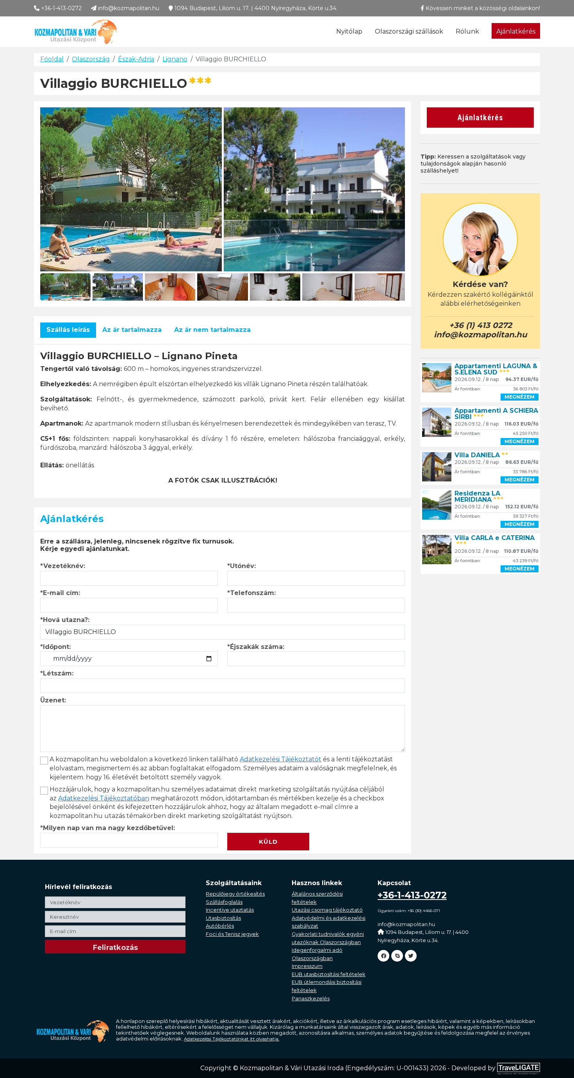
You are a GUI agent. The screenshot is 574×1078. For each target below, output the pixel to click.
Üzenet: (53, 700)
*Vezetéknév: (62, 566)
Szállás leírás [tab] (68, 329)
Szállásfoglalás (224, 902)
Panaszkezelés (311, 998)
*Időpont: (55, 646)
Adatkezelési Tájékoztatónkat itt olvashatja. (231, 1039)
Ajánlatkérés (515, 31)
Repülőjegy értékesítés (235, 894)
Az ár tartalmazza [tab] (132, 329)
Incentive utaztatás (230, 910)
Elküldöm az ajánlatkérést (271, 828)
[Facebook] (383, 956)
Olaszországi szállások (409, 31)
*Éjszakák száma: (255, 646)
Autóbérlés (220, 926)
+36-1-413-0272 (60, 8)
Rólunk (467, 31)
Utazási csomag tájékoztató (327, 910)
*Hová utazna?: (64, 620)
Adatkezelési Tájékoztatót (280, 759)
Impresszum (307, 966)
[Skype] (397, 956)
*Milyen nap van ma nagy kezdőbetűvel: (107, 828)
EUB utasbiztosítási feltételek (328, 974)
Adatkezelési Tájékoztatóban (103, 798)
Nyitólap (349, 31)
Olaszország (91, 59)
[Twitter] (411, 956)
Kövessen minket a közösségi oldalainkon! (482, 8)
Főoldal (52, 59)
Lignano (174, 59)
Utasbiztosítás (223, 918)
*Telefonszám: (251, 593)
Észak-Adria (136, 59)
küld (268, 841)
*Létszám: (56, 673)
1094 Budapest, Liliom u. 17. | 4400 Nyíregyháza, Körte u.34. (255, 8)
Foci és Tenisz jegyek (232, 934)
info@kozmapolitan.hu (127, 8)
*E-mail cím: (60, 593)
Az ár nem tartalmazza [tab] (212, 329)
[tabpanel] (222, 418)
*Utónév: (241, 566)
